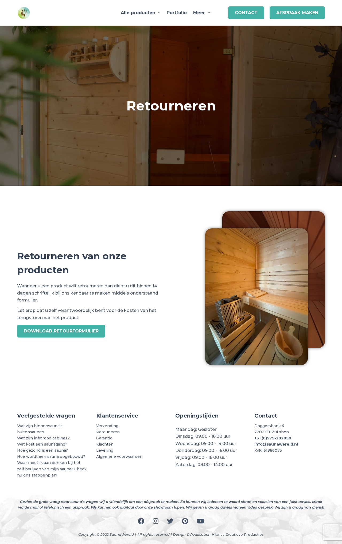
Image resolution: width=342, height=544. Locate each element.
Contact (246, 12)
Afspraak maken (297, 12)
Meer (199, 12)
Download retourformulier (61, 330)
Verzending (107, 425)
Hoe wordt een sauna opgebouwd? (51, 456)
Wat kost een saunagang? (42, 444)
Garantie (104, 438)
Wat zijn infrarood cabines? (43, 438)
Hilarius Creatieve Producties (238, 534)
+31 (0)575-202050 (272, 438)
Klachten (105, 444)
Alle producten (138, 12)
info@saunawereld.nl (276, 444)
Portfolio (177, 12)
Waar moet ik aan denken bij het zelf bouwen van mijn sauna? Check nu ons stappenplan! (52, 468)
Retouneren (108, 432)
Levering (104, 450)
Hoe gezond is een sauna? (42, 450)
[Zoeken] (221, 13)
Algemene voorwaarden (119, 456)
